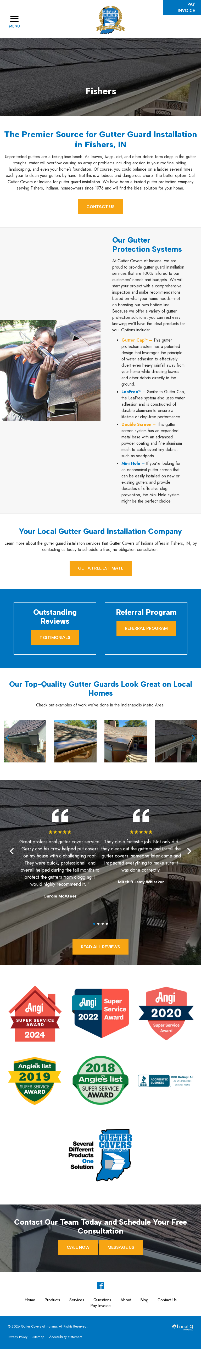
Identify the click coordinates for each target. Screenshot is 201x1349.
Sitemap (38, 1336)
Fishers (100, 91)
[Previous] (8, 738)
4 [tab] (107, 924)
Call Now (78, 1247)
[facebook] (100, 1285)
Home (30, 1300)
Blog (144, 1300)
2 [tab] (98, 924)
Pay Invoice (100, 1306)
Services (76, 1300)
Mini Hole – (133, 463)
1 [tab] (94, 924)
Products (52, 1300)
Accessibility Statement (65, 1336)
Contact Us (100, 206)
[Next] (193, 738)
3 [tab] (103, 924)
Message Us (121, 1247)
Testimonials (55, 637)
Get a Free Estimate (100, 568)
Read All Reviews (100, 946)
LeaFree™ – (133, 392)
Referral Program (146, 628)
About (125, 1300)
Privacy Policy (17, 1336)
